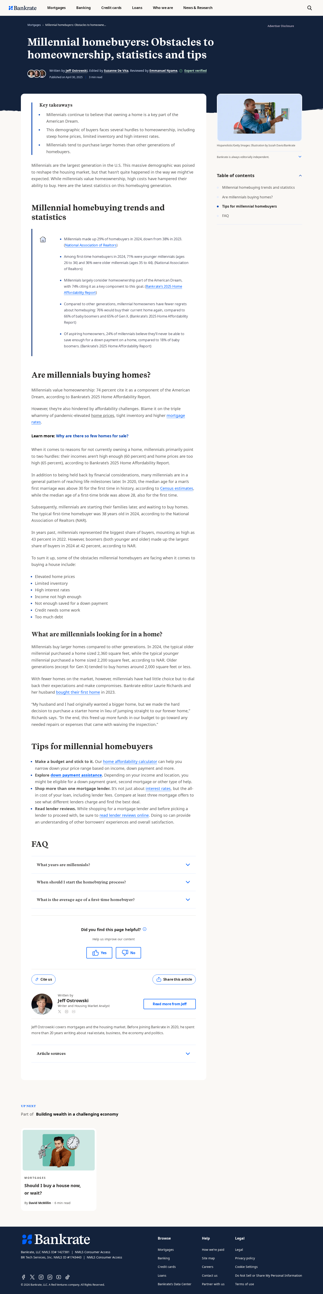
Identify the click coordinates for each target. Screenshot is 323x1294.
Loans (162, 1275)
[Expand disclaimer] (300, 156)
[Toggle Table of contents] (300, 175)
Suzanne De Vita (116, 70)
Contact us (210, 1275)
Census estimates (176, 488)
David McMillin (40, 1203)
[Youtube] (58, 1277)
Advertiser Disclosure (281, 26)
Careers (207, 1267)
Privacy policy (245, 1258)
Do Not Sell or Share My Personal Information (268, 1275)
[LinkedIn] (50, 1277)
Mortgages (34, 25)
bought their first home (78, 692)
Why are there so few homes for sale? (92, 435)
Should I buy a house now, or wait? (52, 1189)
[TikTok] (67, 1277)
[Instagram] (41, 1277)
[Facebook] (23, 1277)
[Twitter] (32, 1277)
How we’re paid (213, 1249)
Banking (164, 1258)
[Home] (23, 8)
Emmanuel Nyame (163, 70)
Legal (239, 1249)
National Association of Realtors (90, 245)
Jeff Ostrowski (76, 70)
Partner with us (213, 1284)
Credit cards (167, 1267)
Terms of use (244, 1284)
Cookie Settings (246, 1267)
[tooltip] (144, 929)
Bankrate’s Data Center (174, 1284)
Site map (208, 1258)
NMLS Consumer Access (92, 1252)
